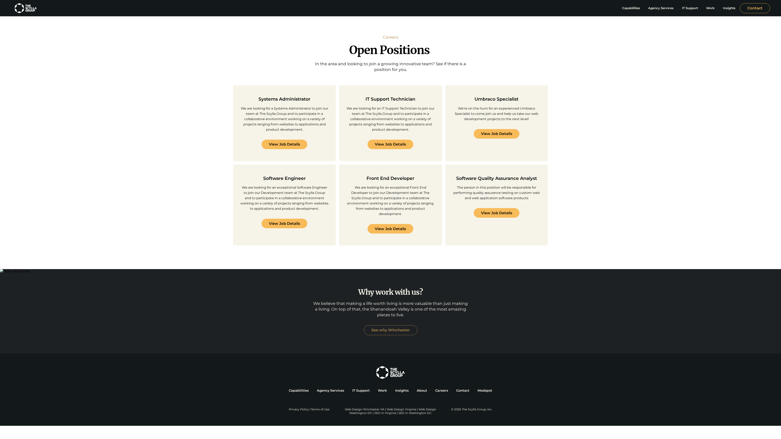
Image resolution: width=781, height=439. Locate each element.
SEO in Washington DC (415, 413)
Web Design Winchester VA (364, 409)
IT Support (361, 390)
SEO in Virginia (385, 413)
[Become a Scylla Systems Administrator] (284, 123)
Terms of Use (320, 409)
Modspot (485, 390)
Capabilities (299, 390)
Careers (441, 390)
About (422, 390)
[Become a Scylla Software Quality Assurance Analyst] (496, 205)
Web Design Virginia (401, 409)
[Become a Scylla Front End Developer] (390, 205)
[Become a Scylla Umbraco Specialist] (496, 123)
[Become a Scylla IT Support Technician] (390, 123)
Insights (402, 390)
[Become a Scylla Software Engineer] (284, 205)
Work (382, 390)
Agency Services (330, 390)
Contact (754, 8)
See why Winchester (390, 330)
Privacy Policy (299, 409)
